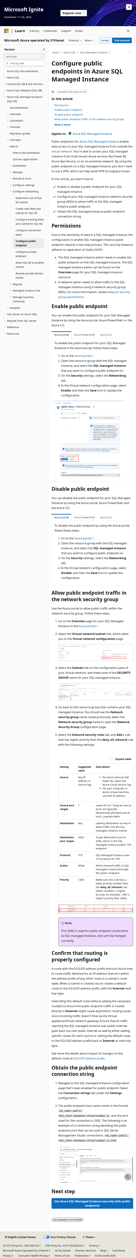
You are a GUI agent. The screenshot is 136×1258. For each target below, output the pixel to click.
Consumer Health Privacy (33, 1255)
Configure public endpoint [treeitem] (26, 243)
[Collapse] (44, 49)
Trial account (122, 40)
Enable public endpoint (68, 109)
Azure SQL (69, 52)
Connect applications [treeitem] (25, 159)
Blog (103, 1250)
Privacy (93, 1245)
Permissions (61, 105)
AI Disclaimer (63, 1250)
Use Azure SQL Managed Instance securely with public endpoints (92, 1203)
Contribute (118, 1250)
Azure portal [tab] (61, 334)
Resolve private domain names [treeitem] (29, 275)
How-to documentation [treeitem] (26, 152)
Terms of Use (62, 1255)
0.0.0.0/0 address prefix (88, 1058)
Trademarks (81, 1255)
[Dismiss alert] (129, 7)
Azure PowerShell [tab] (84, 334)
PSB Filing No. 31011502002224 (63, 1245)
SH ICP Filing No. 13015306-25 (20, 1245)
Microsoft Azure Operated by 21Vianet (25, 1250)
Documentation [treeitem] (19, 107)
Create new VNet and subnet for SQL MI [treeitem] (28, 211)
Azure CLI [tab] (106, 334)
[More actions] (130, 52)
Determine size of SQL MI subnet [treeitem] (29, 200)
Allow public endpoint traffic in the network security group (89, 119)
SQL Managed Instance (94, 52)
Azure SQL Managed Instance (92, 134)
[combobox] (24, 56)
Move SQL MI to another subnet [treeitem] (30, 265)
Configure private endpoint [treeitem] (26, 254)
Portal (105, 40)
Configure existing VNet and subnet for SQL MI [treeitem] (30, 222)
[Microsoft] (6, 31)
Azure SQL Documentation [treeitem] (22, 71)
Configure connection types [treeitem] (28, 232)
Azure (55, 52)
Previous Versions (85, 1250)
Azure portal (82, 356)
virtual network (62, 151)
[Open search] (128, 31)
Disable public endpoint (68, 114)
